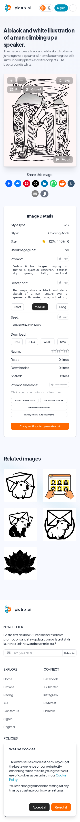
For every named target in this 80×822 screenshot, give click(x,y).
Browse (9, 687)
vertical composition (54, 400)
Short (17, 307)
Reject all (61, 807)
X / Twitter (51, 687)
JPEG (31, 342)
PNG (17, 342)
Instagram (51, 695)
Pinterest (50, 703)
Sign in (61, 8)
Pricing (8, 695)
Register (9, 727)
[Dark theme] (49, 8)
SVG (63, 342)
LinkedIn (49, 711)
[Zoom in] (11, 80)
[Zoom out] (21, 80)
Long (62, 307)
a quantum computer (25, 400)
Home (8, 679)
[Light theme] (43, 8)
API (6, 703)
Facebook (51, 679)
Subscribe (69, 653)
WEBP (48, 342)
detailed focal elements (39, 407)
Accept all (39, 807)
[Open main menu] (72, 7)
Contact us (11, 711)
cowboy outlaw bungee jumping (39, 414)
